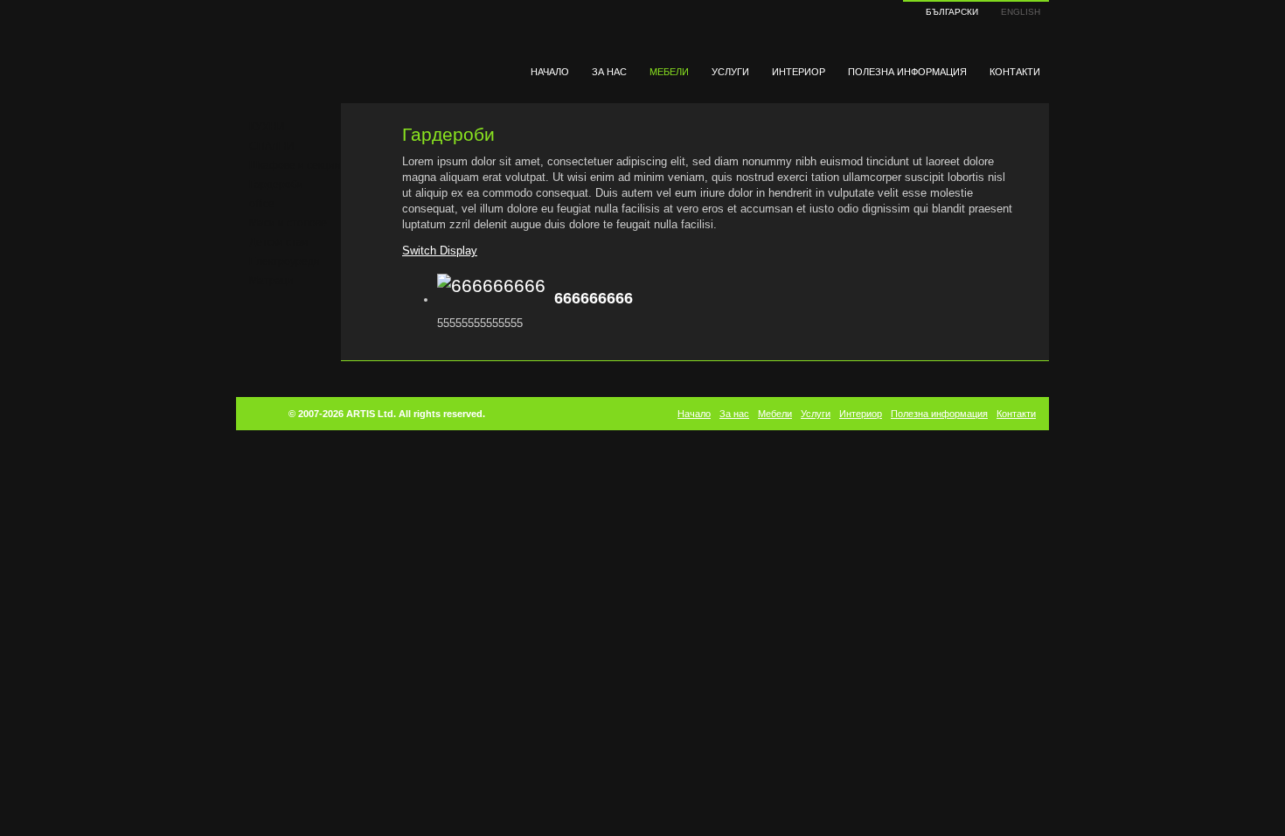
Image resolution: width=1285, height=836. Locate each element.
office (261, 204)
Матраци (271, 281)
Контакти (1015, 71)
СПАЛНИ (272, 146)
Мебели (669, 71)
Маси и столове (288, 223)
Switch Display (439, 250)
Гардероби (276, 184)
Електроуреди (284, 261)
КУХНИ (267, 127)
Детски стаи (279, 242)
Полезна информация (907, 71)
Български (952, 12)
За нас (609, 71)
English (1020, 12)
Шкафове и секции (295, 165)
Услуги (730, 71)
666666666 (593, 298)
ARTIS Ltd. (371, 413)
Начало (550, 71)
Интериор (798, 71)
